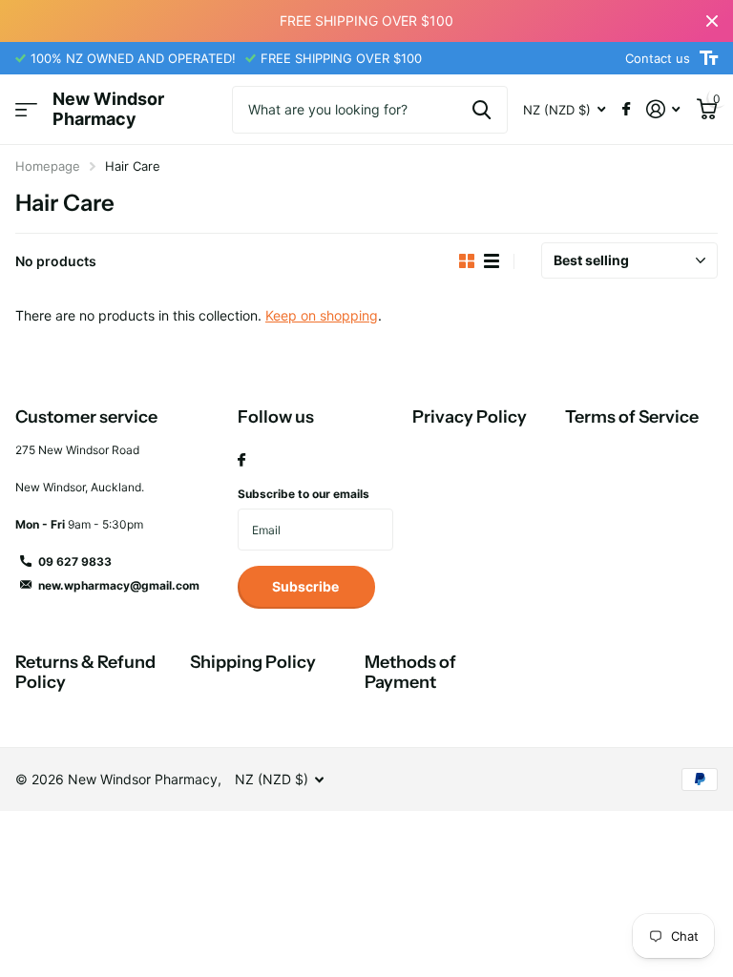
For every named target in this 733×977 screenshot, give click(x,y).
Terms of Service (632, 416)
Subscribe (307, 586)
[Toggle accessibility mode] (709, 58)
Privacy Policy (469, 416)
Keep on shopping (321, 315)
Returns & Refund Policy (85, 672)
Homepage (47, 166)
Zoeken (481, 110)
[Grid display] (466, 261)
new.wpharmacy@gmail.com (118, 585)
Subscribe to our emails (303, 494)
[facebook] (241, 461)
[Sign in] (663, 109)
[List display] (491, 261)
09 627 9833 (75, 561)
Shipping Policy (253, 662)
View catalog (26, 110)
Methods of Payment (410, 672)
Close (712, 21)
